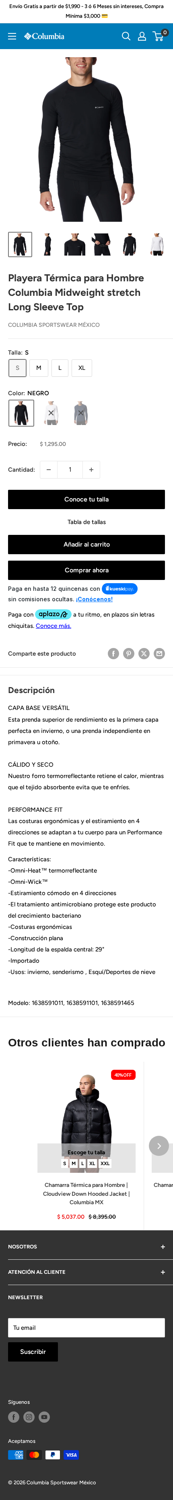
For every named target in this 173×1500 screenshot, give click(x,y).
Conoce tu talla (86, 499)
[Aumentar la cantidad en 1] (91, 469)
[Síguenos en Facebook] (13, 1417)
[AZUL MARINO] (81, 413)
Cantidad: (21, 469)
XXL (105, 1163)
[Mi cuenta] (142, 36)
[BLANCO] (51, 413)
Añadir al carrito (87, 544)
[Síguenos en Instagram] (29, 1417)
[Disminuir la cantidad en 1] (48, 469)
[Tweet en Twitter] (144, 653)
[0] (158, 36)
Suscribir (33, 1352)
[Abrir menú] (12, 36)
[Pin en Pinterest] (128, 653)
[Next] (159, 1146)
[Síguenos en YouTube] (44, 1417)
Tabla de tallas (87, 522)
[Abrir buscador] (126, 36)
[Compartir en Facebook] (113, 653)
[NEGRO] (21, 413)
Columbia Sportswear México (54, 325)
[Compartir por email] (159, 653)
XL (92, 1163)
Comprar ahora (87, 570)
